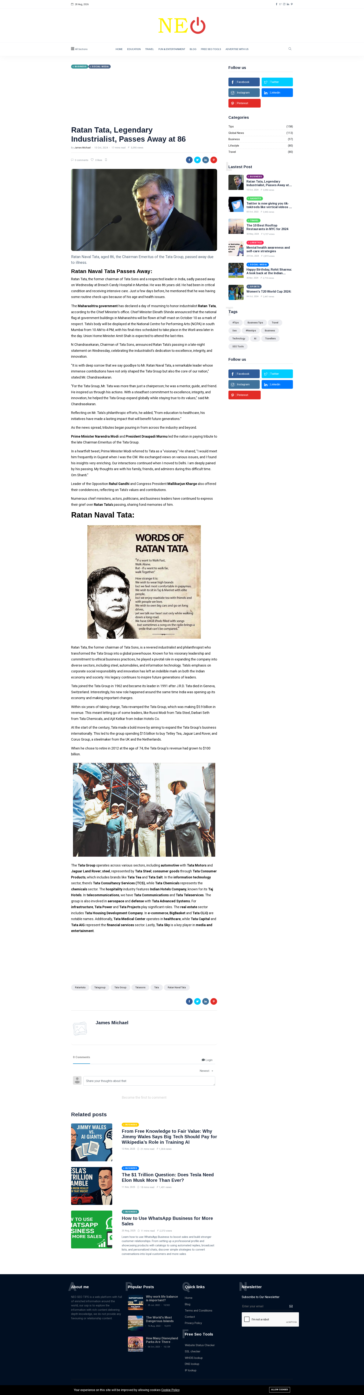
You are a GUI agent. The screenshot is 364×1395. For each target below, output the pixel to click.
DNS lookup (192, 1364)
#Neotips (251, 330)
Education (134, 49)
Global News (236, 133)
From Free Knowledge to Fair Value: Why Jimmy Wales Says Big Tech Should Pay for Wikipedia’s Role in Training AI (169, 1137)
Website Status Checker (200, 1345)
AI (255, 338)
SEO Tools (238, 346)
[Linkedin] (288, 4)
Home (119, 49)
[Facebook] (276, 4)
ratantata (80, 987)
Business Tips (255, 322)
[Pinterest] (292, 4)
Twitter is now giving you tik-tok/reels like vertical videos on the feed (269, 207)
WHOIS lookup (194, 1358)
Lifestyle (233, 145)
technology (238, 338)
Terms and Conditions (198, 1310)
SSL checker (192, 1351)
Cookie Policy (170, 1390)
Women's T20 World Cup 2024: (268, 291)
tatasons (140, 987)
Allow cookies (279, 1389)
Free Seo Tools (211, 49)
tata (156, 987)
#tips (235, 322)
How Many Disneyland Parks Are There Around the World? (162, 1342)
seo (234, 330)
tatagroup (100, 987)
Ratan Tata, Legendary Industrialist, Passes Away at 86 (267, 185)
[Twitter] (280, 4)
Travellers (270, 338)
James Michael (82, 147)
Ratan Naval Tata (177, 987)
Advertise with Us (237, 49)
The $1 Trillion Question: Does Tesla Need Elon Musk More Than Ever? (168, 1177)
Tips (231, 126)
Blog (193, 49)
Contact (190, 1316)
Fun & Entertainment (171, 49)
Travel (149, 49)
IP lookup (190, 1370)
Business (234, 139)
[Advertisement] (144, 96)
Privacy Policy (193, 1323)
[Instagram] (284, 4)
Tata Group (120, 987)
